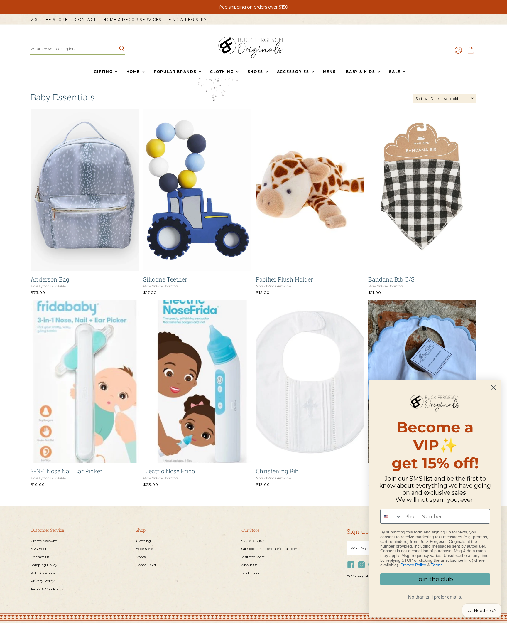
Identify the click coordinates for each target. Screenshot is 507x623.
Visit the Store (49, 20)
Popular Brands (176, 71)
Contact (85, 20)
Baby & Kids (361, 71)
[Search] (117, 49)
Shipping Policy (44, 565)
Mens (329, 71)
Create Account (44, 540)
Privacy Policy (43, 581)
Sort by (421, 99)
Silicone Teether (165, 279)
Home (133, 71)
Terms (436, 565)
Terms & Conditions (47, 589)
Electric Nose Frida (169, 471)
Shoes (256, 71)
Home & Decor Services (132, 20)
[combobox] (391, 516)
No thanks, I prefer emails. (435, 596)
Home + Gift (146, 565)
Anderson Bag (50, 279)
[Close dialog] (494, 388)
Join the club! (435, 579)
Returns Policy (43, 573)
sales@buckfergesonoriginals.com (270, 548)
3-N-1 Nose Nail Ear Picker (66, 471)
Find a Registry (188, 20)
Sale (395, 71)
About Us (249, 565)
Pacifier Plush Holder (284, 279)
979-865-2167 (252, 540)
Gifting (104, 71)
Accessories (294, 71)
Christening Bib (277, 471)
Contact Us (40, 557)
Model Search (252, 573)
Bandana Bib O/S (391, 279)
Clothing (222, 71)
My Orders (39, 548)
